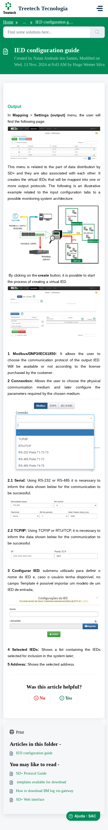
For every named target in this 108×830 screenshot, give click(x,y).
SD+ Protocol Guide (31, 773)
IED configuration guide (34, 753)
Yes (68, 698)
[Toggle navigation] (99, 8)
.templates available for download (41, 782)
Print (20, 732)
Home (8, 22)
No (42, 698)
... (24, 22)
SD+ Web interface (30, 799)
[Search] (97, 32)
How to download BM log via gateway (44, 791)
